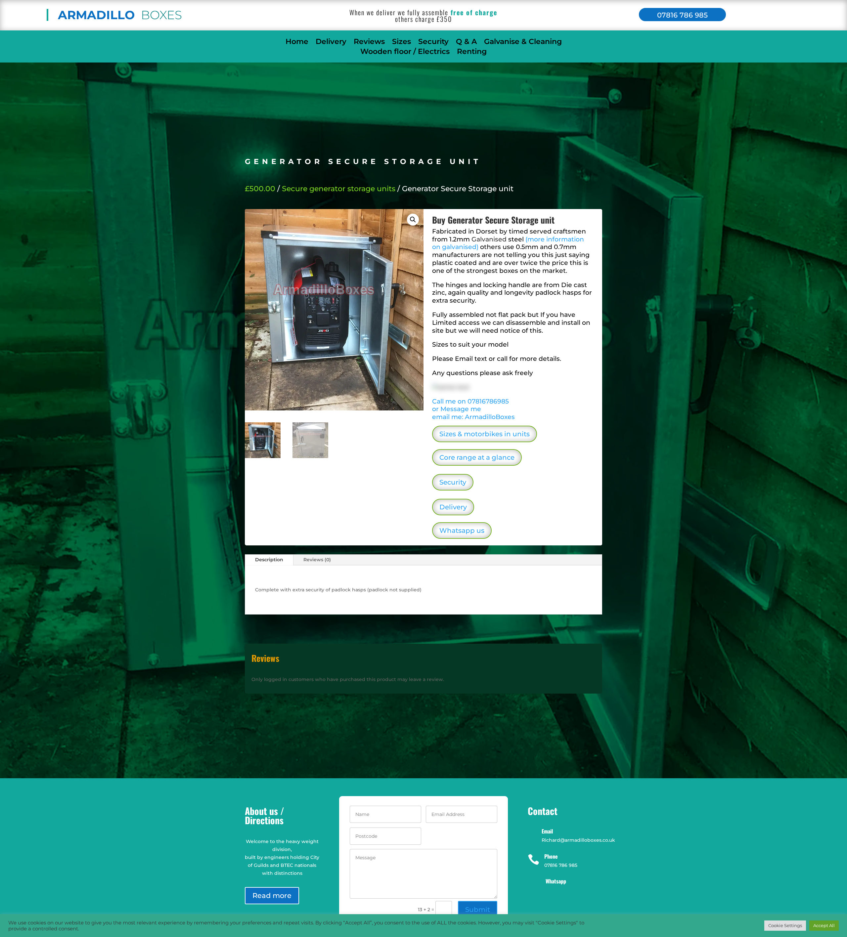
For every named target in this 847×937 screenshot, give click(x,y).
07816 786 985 (682, 15)
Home (297, 42)
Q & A (466, 42)
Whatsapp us (461, 530)
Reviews (369, 42)
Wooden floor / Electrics (405, 52)
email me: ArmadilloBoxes (473, 417)
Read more (271, 895)
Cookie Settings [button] (785, 925)
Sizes (401, 42)
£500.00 (260, 188)
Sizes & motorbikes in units (484, 434)
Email (547, 831)
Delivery (331, 42)
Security (433, 42)
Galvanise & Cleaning (523, 42)
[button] (413, 220)
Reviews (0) (317, 560)
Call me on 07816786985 (470, 401)
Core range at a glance (476, 457)
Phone (551, 856)
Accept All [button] (824, 925)
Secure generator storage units (338, 188)
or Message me (456, 409)
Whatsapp (556, 881)
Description (269, 560)
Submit (477, 910)
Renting (472, 52)
